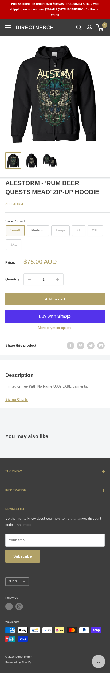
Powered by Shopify (18, 662)
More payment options (55, 328)
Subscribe (22, 556)
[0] (100, 27)
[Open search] (79, 27)
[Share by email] (101, 345)
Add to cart (55, 299)
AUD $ (12, 581)
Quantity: (12, 279)
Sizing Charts (16, 399)
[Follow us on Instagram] (19, 606)
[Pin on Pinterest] (80, 345)
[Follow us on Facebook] (9, 606)
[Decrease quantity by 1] (29, 279)
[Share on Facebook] (70, 345)
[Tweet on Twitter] (91, 345)
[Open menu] (8, 27)
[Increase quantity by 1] (57, 279)
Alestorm (14, 204)
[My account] (89, 27)
